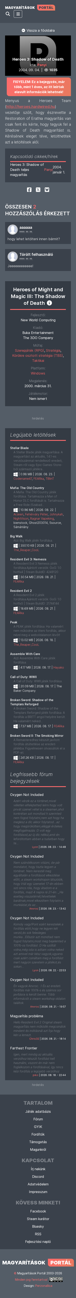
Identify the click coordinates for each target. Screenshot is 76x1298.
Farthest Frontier (23, 1048)
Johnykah (56, 514)
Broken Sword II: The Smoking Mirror (36, 735)
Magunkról (38, 1149)
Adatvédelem (38, 1184)
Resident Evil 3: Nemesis (28, 559)
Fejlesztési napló (38, 1241)
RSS (38, 1234)
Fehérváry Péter (36, 514)
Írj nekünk (38, 1169)
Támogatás (38, 1142)
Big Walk (16, 536)
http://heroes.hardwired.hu (30, 106)
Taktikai (38, 360)
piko (35, 1075)
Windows (38, 373)
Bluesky (38, 1226)
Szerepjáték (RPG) (29, 350)
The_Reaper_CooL (26, 550)
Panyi (41, 65)
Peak (13, 622)
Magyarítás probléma (26, 1016)
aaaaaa (25, 227)
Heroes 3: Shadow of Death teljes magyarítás (27, 169)
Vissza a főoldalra (40, 30)
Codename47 (23, 478)
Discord (38, 1176)
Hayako (58, 667)
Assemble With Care (25, 654)
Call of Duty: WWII (23, 677)
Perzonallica (43, 1285)
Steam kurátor (38, 1219)
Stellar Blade (19, 448)
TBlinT (50, 478)
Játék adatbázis (38, 1111)
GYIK (38, 1127)
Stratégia (53, 350)
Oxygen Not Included (27, 795)
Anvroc (33, 908)
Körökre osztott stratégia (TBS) (37, 355)
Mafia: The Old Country (27, 488)
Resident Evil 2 (21, 590)
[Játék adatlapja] (49, 302)
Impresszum (38, 1192)
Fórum (38, 1119)
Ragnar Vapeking (42, 518)
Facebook (38, 1211)
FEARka (39, 478)
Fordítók (38, 1134)
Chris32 (34, 1038)
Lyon (35, 847)
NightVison (21, 518)
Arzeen (18, 514)
